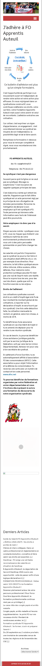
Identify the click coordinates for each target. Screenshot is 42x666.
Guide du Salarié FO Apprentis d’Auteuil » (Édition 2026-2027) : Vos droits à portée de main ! (20, 542)
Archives (25, 648)
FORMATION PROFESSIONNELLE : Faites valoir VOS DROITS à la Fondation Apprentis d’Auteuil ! (21, 584)
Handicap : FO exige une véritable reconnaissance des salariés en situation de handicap (18, 563)
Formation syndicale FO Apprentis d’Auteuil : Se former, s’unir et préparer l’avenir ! (20, 626)
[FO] (21, 8)
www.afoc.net (9, 374)
